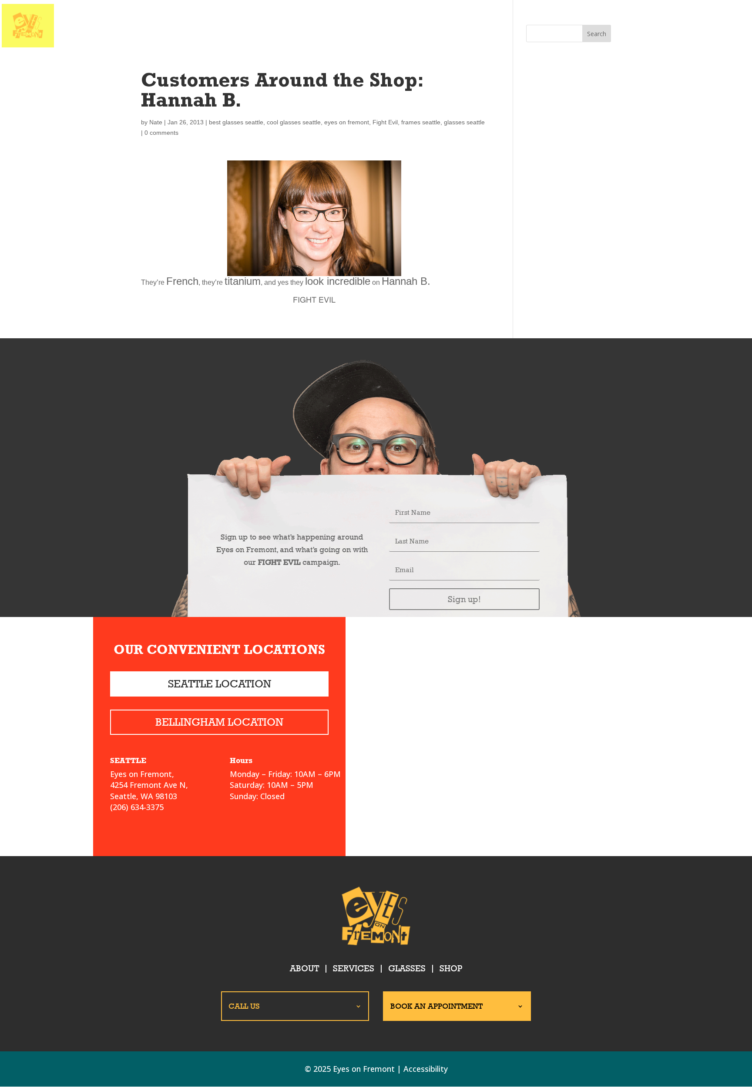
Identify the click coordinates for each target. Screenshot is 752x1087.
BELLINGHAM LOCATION (219, 722)
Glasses (407, 968)
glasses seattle (464, 122)
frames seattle (420, 122)
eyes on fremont (346, 122)
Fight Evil (385, 122)
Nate (155, 122)
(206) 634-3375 (137, 807)
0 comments (161, 132)
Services (353, 968)
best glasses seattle (236, 122)
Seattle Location (219, 683)
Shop (451, 968)
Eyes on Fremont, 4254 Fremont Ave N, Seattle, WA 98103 (149, 785)
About (304, 968)
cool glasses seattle (294, 122)
